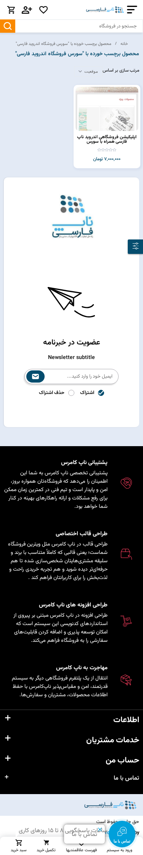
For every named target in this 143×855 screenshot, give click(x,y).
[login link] (27, 10)
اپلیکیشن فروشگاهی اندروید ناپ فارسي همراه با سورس (107, 139)
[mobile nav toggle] (130, 10)
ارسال (35, 376)
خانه (124, 43)
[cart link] (11, 10)
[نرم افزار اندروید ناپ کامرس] (107, 109)
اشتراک (87, 393)
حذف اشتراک (51, 393)
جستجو (7, 26)
